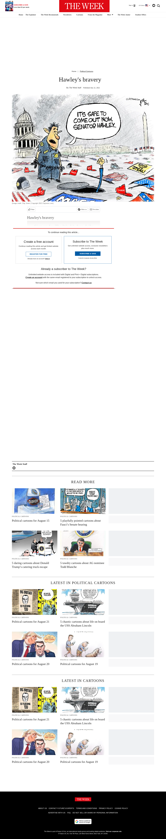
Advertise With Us (56, 813)
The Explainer (31, 15)
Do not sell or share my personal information (95, 813)
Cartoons (79, 15)
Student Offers (140, 15)
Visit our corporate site (114, 831)
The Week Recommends (49, 15)
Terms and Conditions (86, 808)
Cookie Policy (121, 808)
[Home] (20, 15)
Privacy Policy (106, 808)
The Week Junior (124, 15)
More (109, 15)
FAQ (69, 813)
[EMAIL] (15, 468)
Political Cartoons (86, 71)
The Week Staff (75, 88)
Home (74, 71)
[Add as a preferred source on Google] (83, 821)
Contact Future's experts (61, 808)
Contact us (87, 283)
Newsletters (67, 15)
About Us (42, 808)
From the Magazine (95, 15)
